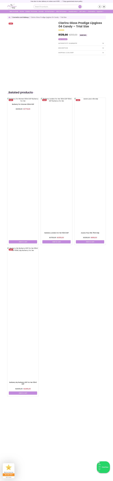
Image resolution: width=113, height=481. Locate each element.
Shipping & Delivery (66, 53)
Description (63, 48)
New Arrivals (14, 11)
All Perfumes (49, 11)
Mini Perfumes (61, 11)
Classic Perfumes (31, 11)
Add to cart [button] (23, 242)
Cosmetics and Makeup (20, 17)
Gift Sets (82, 11)
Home (22, 11)
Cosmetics (91, 11)
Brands (41, 11)
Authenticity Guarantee (67, 43)
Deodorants (73, 11)
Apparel (99, 11)
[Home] (9, 17)
